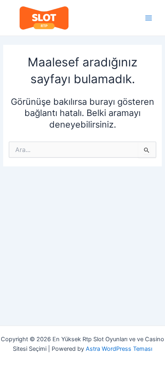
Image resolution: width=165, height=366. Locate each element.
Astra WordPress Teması (119, 348)
